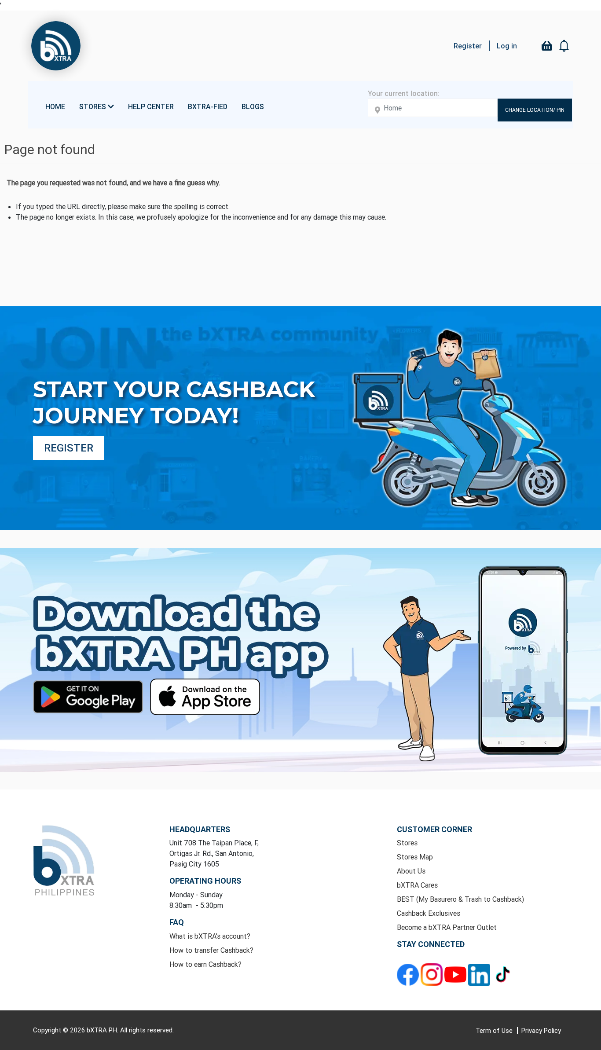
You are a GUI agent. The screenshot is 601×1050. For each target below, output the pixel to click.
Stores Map (415, 856)
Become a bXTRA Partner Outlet (447, 927)
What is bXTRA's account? (209, 936)
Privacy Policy (541, 1030)
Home (55, 106)
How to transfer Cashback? (211, 950)
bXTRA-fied (207, 106)
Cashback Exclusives (428, 913)
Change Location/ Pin (534, 109)
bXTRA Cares (417, 885)
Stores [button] (93, 106)
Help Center (151, 106)
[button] (564, 46)
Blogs (253, 106)
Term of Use (495, 1030)
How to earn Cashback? (205, 964)
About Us (411, 870)
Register (468, 45)
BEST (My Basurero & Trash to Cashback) (460, 899)
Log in (507, 45)
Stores (407, 842)
